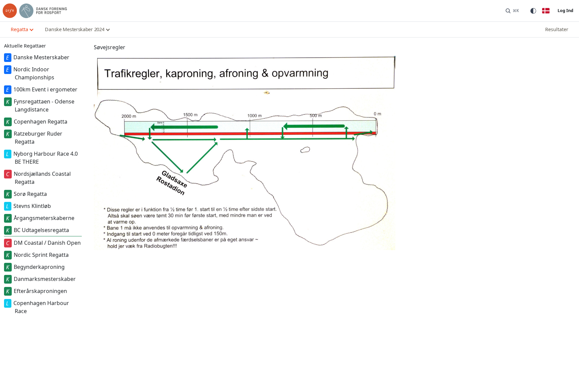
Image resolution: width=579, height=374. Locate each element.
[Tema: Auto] (533, 11)
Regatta (19, 29)
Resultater (556, 29)
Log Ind (565, 10)
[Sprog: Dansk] (546, 11)
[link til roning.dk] (35, 10)
